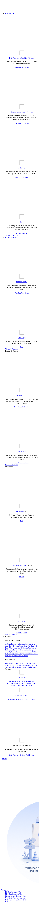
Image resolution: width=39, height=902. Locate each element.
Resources (4, 890)
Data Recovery (10, 13)
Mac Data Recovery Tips (13, 894)
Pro (19, 67)
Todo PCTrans (22, 451)
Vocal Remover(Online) (19, 565)
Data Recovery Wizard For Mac (22, 112)
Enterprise (25, 407)
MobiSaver (21, 168)
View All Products (11, 235)
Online (24, 233)
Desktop (19, 233)
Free (16, 67)
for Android (24, 177)
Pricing (4, 759)
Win (21, 521)
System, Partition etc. (27, 755)
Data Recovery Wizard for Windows (21, 58)
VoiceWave (20, 511)
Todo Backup (21, 395)
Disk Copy (21, 338)
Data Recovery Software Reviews (16, 900)
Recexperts (21, 621)
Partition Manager (11, 237)
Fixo (21, 222)
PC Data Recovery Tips (13, 892)
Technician (25, 67)
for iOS (17, 177)
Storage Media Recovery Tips (15, 896)
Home (22, 347)
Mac (20, 633)
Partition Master (21, 282)
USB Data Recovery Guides (15, 898)
